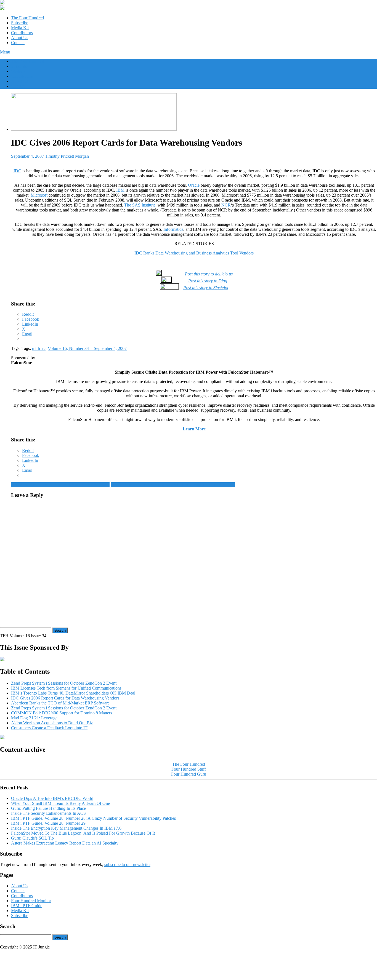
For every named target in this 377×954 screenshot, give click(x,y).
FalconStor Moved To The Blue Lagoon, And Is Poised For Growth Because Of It (83, 833)
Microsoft (39, 195)
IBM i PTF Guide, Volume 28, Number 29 (48, 823)
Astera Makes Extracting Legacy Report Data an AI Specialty (64, 843)
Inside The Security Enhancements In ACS (48, 813)
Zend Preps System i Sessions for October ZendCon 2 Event (63, 683)
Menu (5, 52)
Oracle (194, 185)
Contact (18, 42)
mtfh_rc (39, 348)
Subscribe (19, 22)
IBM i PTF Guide (26, 905)
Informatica (173, 229)
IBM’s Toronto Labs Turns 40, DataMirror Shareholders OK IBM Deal (173, 484)
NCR (226, 205)
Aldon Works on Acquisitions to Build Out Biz (52, 722)
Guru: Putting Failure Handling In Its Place (48, 808)
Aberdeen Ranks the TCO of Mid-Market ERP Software (60, 484)
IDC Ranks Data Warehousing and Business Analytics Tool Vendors (194, 253)
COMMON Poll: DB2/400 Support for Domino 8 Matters (61, 713)
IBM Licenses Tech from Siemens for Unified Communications (66, 688)
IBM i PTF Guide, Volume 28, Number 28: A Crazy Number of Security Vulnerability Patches (93, 818)
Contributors (22, 32)
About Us (19, 37)
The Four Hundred (27, 17)
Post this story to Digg (207, 280)
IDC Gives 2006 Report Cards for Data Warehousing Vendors (65, 698)
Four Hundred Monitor (31, 900)
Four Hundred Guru (188, 774)
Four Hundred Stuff (188, 769)
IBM (120, 190)
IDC (17, 170)
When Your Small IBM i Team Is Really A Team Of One (60, 803)
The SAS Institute (139, 205)
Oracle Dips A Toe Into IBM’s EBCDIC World (52, 798)
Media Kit (20, 27)
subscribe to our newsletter (127, 864)
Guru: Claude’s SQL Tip (32, 838)
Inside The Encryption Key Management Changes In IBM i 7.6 (66, 828)
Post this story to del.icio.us (209, 274)
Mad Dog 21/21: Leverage (34, 718)
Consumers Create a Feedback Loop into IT (49, 727)
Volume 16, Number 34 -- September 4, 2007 (87, 348)
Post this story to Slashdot (205, 287)
